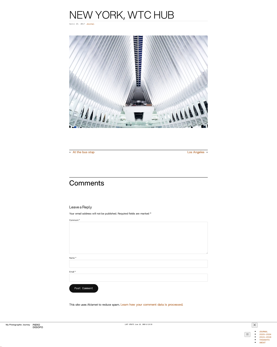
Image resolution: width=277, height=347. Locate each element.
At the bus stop (83, 152)
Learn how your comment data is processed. (152, 304)
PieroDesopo (38, 326)
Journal (90, 24)
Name (72, 258)
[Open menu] (247, 334)
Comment (74, 220)
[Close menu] (255, 325)
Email (72, 271)
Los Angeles (195, 152)
